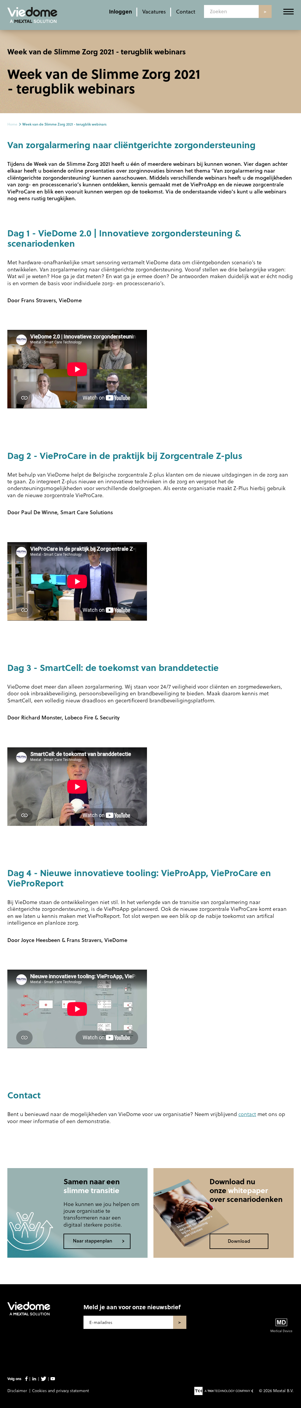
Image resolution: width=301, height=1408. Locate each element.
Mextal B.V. (283, 1390)
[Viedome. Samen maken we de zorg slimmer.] (28, 1313)
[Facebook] (26, 1379)
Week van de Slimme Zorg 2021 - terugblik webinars (64, 124)
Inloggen (120, 11)
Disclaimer (17, 1390)
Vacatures (154, 11)
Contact (185, 11)
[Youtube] (52, 1379)
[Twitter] (43, 1379)
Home (12, 124)
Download (239, 1240)
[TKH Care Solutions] (223, 1391)
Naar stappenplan (92, 1240)
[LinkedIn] (34, 1379)
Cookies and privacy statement (60, 1390)
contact (247, 1114)
